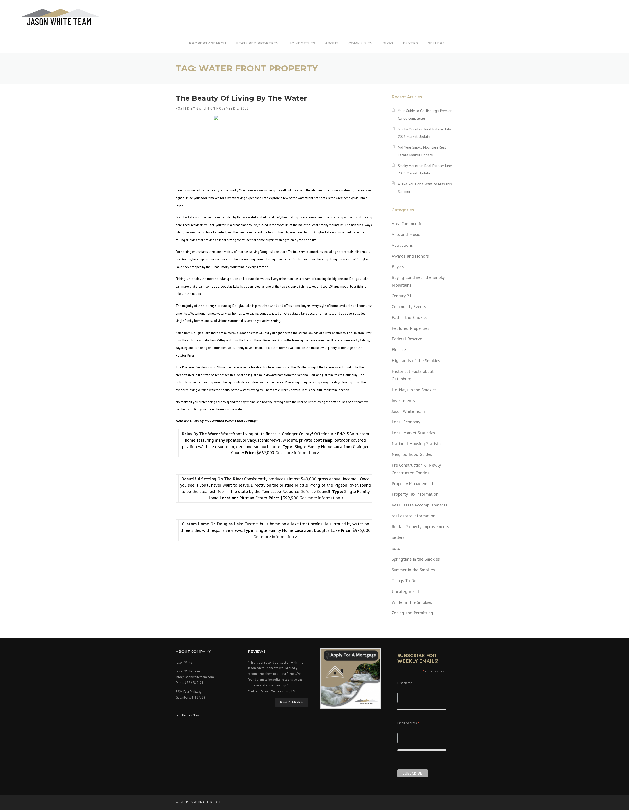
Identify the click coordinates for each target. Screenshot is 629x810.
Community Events (409, 306)
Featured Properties (410, 328)
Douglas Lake (185, 217)
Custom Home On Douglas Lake (213, 524)
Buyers (398, 266)
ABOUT (331, 43)
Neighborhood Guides (412, 454)
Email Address (408, 723)
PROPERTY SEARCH (207, 43)
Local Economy (406, 422)
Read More (291, 702)
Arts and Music (406, 234)
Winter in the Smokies (412, 602)
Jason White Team (408, 411)
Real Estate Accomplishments (419, 505)
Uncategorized (405, 591)
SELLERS (436, 43)
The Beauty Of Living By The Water (241, 98)
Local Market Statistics (413, 432)
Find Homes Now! (188, 715)
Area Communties (408, 223)
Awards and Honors (410, 256)
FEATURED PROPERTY (257, 43)
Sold (396, 548)
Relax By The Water (201, 433)
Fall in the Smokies (410, 317)
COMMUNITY (360, 43)
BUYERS (410, 43)
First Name (404, 683)
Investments (403, 400)
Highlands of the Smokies (416, 360)
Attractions (402, 245)
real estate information (413, 516)
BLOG (387, 43)
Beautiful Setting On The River (212, 479)
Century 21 (402, 296)
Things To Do (404, 580)
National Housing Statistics (417, 443)
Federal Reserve (407, 339)
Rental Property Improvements (420, 526)
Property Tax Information (415, 494)
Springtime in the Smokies (416, 559)
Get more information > (297, 452)
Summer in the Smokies (413, 570)
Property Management (412, 483)
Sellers (398, 537)
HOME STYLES (301, 43)
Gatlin (202, 108)
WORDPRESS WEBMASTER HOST (198, 802)
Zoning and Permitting (412, 613)
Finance (399, 349)
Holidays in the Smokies (414, 389)
